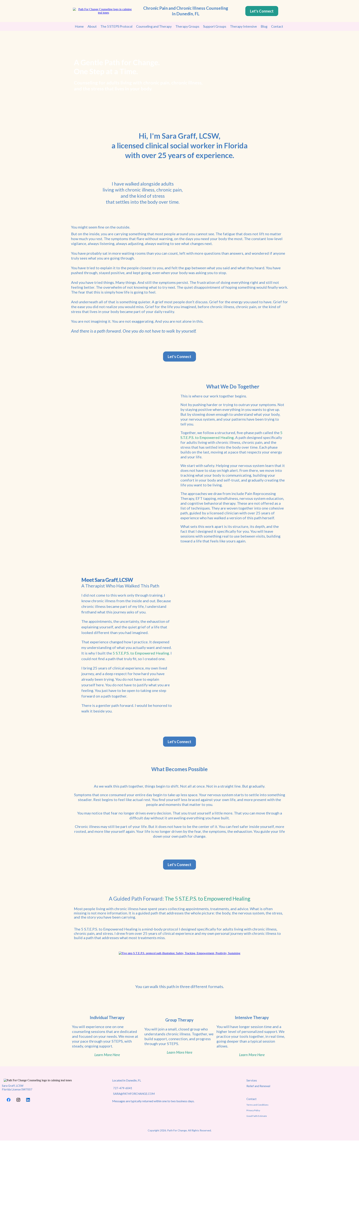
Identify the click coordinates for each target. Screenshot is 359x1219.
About (92, 26)
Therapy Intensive (243, 26)
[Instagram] (18, 1100)
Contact (277, 26)
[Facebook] (8, 1100)
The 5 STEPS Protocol (116, 26)
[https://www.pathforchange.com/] (103, 10)
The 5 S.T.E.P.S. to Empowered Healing (207, 898)
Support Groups (214, 26)
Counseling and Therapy (154, 26)
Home (79, 26)
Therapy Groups (187, 26)
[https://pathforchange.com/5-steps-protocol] (179, 952)
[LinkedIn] (28, 1100)
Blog (264, 26)
